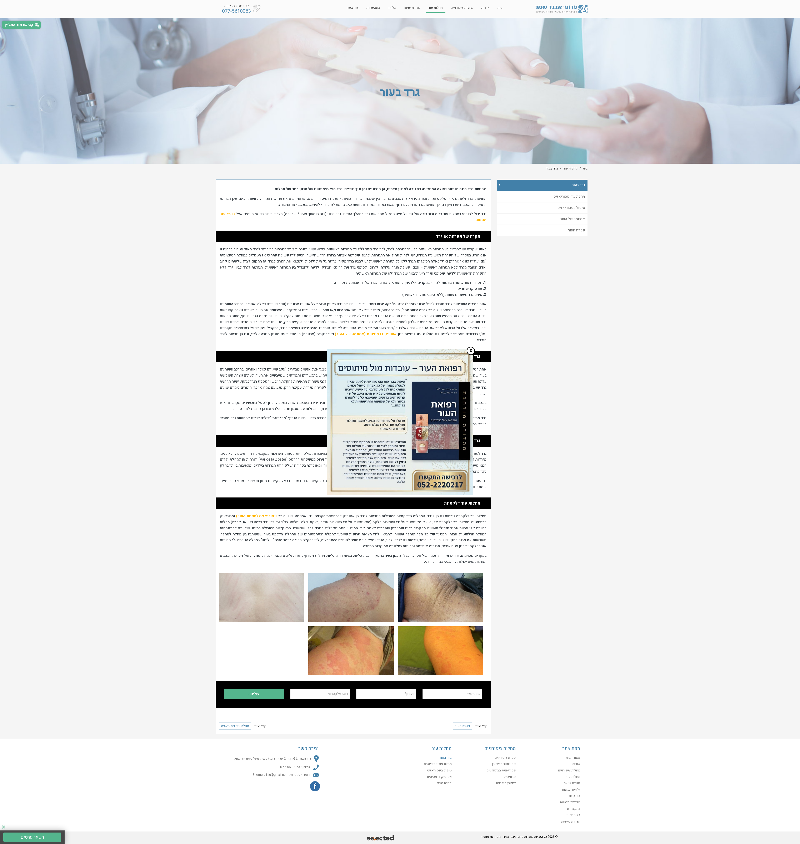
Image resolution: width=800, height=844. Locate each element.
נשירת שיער (412, 7)
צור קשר (353, 7)
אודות (485, 7)
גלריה (392, 7)
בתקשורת (373, 7)
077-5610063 (236, 11)
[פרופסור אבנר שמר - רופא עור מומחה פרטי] (561, 9)
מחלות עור (435, 7)
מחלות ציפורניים (462, 7)
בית (500, 7)
